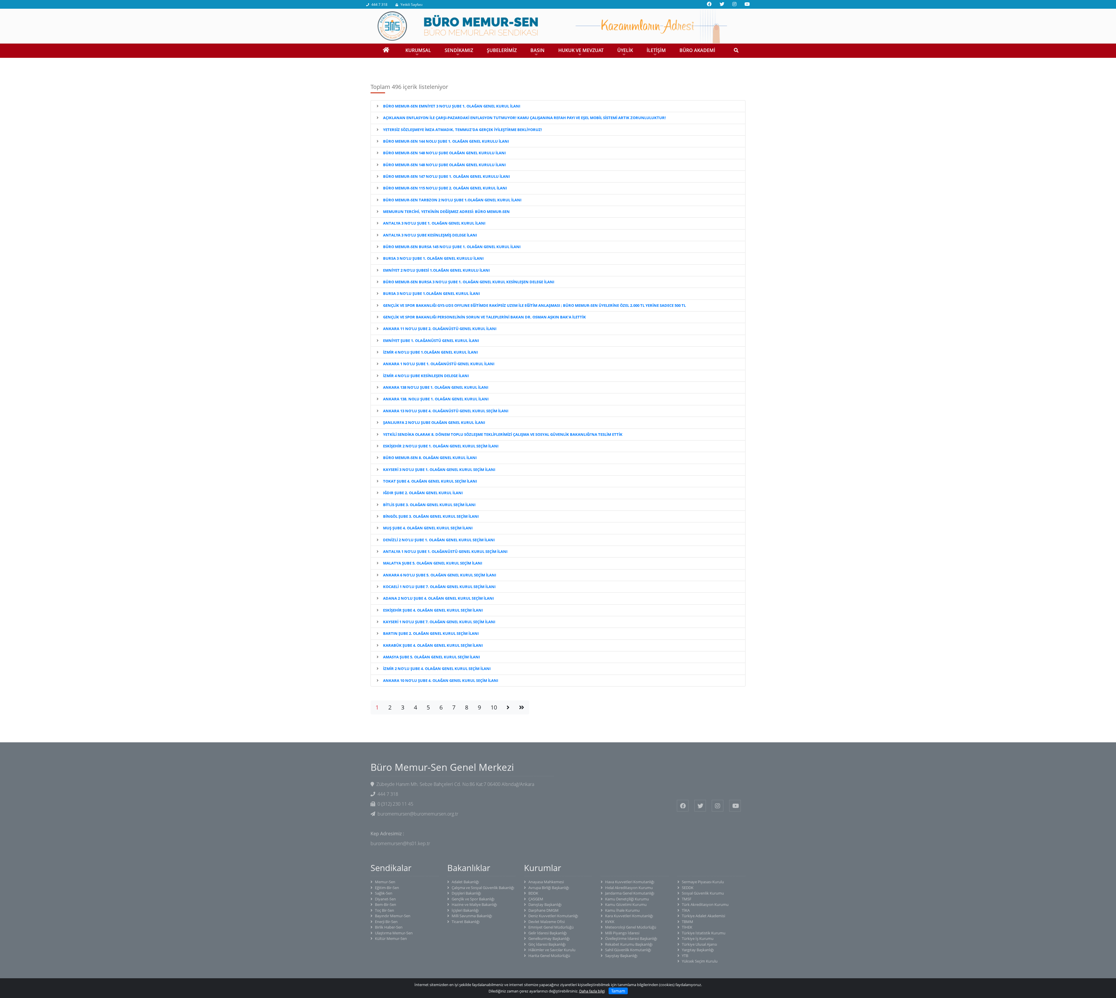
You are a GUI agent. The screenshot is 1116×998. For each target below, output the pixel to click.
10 (494, 707)
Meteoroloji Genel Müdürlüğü (630, 927)
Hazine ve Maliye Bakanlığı (474, 904)
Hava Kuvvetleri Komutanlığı (629, 881)
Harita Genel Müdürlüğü (549, 955)
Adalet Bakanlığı (465, 881)
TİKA (686, 910)
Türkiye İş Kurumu (697, 938)
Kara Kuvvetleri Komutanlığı (629, 915)
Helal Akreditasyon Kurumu (629, 887)
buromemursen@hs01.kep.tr (400, 843)
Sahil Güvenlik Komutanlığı (628, 949)
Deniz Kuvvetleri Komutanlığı (553, 915)
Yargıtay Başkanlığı (698, 949)
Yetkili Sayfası (411, 4)
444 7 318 (379, 4)
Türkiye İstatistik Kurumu (703, 933)
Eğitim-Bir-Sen (387, 887)
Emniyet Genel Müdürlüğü (551, 927)
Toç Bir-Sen (384, 910)
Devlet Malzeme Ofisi (546, 921)
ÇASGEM (535, 899)
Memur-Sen (385, 881)
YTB (685, 955)
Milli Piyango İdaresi (622, 933)
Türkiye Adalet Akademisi (703, 915)
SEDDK (687, 887)
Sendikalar (391, 868)
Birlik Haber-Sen (389, 927)
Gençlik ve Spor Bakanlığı (473, 899)
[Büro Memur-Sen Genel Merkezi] (558, 25)
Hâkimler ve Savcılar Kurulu (551, 949)
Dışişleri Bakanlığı (466, 893)
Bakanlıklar (468, 868)
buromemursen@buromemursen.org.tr (418, 814)
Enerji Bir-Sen (386, 921)
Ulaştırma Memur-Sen (394, 933)
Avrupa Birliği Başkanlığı (548, 887)
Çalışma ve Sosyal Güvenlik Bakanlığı (483, 887)
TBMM (687, 921)
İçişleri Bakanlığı (465, 910)
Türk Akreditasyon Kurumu (705, 904)
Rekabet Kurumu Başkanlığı (628, 944)
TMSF (686, 899)
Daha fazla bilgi (592, 991)
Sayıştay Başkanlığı (621, 955)
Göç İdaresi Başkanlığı (547, 944)
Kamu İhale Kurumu (622, 910)
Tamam (618, 991)
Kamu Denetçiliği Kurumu (627, 899)
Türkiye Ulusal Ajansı (699, 944)
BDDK (533, 893)
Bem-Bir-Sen (385, 904)
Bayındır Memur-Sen (392, 915)
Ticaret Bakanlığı (466, 921)
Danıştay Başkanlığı (544, 904)
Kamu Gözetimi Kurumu (626, 904)
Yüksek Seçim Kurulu (700, 961)
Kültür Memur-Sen (391, 938)
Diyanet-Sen (385, 899)
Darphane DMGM (543, 910)
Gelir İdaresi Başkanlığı (547, 933)
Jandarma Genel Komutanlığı (629, 893)
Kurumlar (542, 868)
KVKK (609, 921)
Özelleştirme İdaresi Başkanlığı (631, 938)
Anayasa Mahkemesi (546, 881)
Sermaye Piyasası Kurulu (703, 881)
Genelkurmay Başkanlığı (549, 938)
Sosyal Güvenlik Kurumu (703, 893)
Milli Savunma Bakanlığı (472, 915)
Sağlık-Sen (383, 893)
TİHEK (687, 927)
